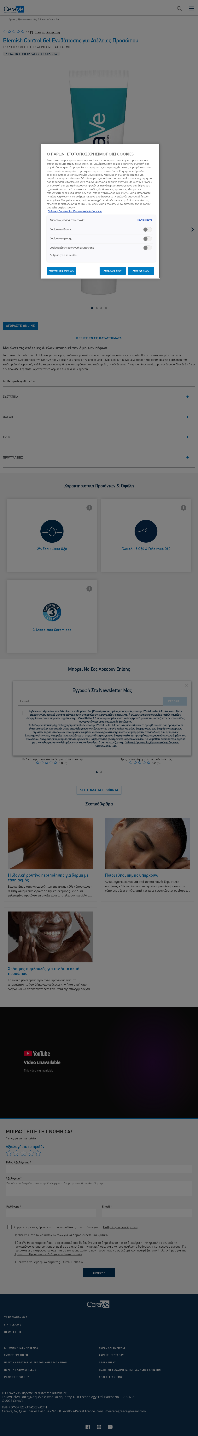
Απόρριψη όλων (112, 270)
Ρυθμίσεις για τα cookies (64, 255)
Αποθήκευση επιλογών (61, 270)
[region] (100, 211)
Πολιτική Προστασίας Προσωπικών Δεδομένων (75, 211)
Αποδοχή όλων (141, 270)
